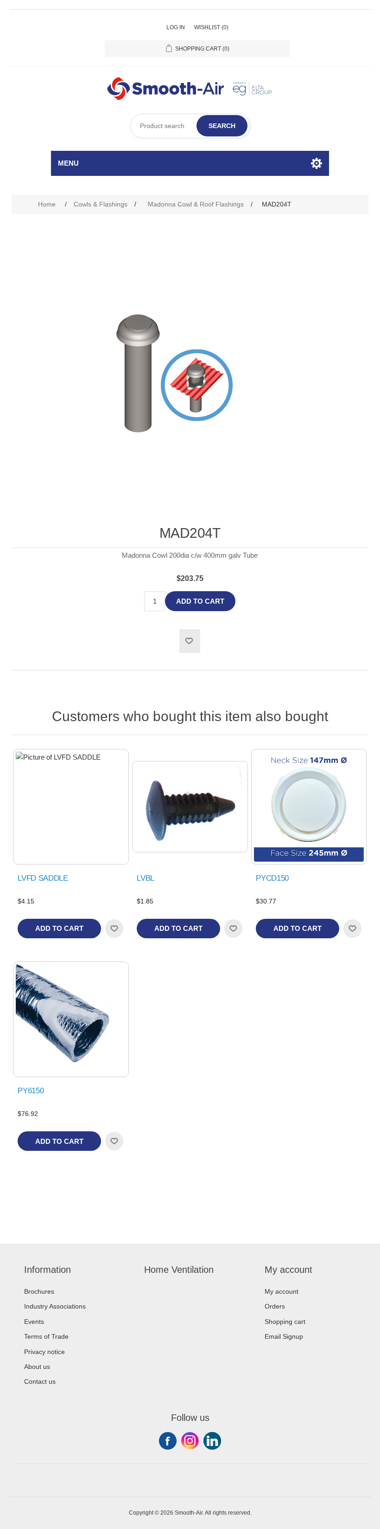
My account (281, 1291)
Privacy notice (44, 1351)
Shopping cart (285, 1321)
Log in (175, 27)
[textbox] (190, 126)
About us (37, 1366)
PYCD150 (272, 878)
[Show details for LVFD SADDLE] (70, 806)
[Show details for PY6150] (70, 1019)
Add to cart (200, 601)
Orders (275, 1306)
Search (222, 125)
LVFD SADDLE (43, 878)
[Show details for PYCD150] (309, 806)
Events (34, 1321)
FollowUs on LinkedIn (212, 1441)
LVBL (145, 878)
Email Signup (284, 1336)
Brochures (39, 1291)
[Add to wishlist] (114, 928)
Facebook (168, 1441)
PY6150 (31, 1090)
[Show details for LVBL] (189, 806)
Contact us (40, 1381)
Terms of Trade (46, 1336)
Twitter (190, 1441)
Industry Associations (55, 1306)
